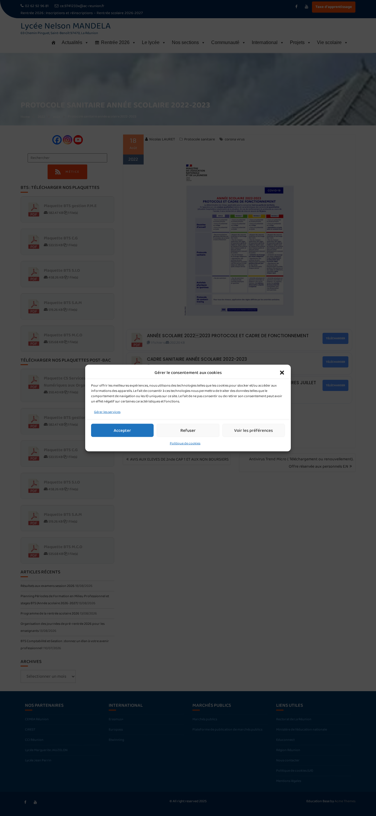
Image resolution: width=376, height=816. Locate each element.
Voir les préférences (253, 430)
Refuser (188, 430)
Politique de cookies (185, 443)
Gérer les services (107, 412)
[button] (282, 373)
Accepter (122, 430)
